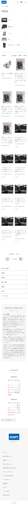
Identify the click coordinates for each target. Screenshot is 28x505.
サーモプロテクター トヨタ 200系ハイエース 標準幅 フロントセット (20, 139)
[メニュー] (26, 2)
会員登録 (5, 483)
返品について (6, 460)
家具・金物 (4, 282)
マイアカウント (6, 479)
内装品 (7, 6)
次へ (20, 259)
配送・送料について (7, 456)
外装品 (3, 273)
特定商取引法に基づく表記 (9, 468)
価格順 (20, 55)
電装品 (3, 286)
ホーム (2, 6)
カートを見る (6, 491)
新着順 (25, 55)
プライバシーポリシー (8, 471)
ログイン (5, 487)
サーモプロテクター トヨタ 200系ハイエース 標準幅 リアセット (20, 169)
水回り (3, 291)
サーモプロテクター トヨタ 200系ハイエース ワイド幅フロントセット (7, 169)
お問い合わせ (6, 495)
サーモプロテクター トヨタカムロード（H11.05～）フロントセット (7, 232)
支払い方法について (7, 464)
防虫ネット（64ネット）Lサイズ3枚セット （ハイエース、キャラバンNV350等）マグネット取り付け (20, 110)
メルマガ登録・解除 (7, 475)
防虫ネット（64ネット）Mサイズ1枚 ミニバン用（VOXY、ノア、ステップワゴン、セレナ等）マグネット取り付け (7, 110)
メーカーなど (4, 296)
